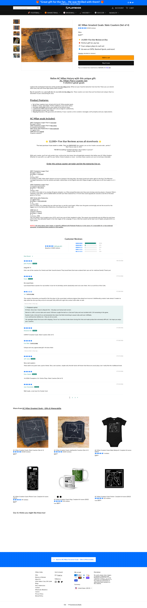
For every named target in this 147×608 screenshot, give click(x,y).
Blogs (37, 583)
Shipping (80, 53)
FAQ (36, 575)
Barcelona (54, 125)
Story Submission (40, 585)
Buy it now (106, 63)
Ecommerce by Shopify (75, 604)
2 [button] (72, 397)
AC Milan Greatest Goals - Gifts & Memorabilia (41, 408)
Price (79, 32)
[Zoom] (46, 45)
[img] (28, 261)
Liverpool (53, 122)
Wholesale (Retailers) (41, 589)
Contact (37, 587)
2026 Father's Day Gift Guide (43, 581)
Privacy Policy (39, 594)
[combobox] (26, 7)
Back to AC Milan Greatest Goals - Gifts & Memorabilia (75, 559)
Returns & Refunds (40, 577)
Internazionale (54, 128)
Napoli (42, 131)
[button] (82, 28)
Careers (37, 591)
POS (65, 604)
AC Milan (64, 87)
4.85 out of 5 (58, 246)
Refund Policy (39, 596)
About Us (38, 579)
